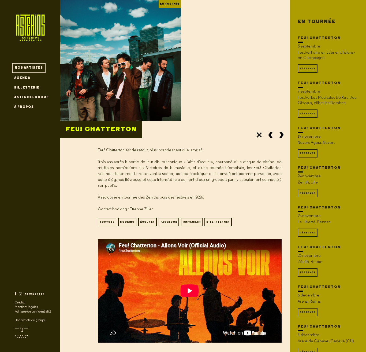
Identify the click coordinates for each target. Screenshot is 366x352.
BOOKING (127, 222)
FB (15, 293)
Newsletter (34, 294)
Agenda (22, 78)
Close (259, 135)
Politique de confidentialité (33, 311)
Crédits (20, 302)
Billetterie (26, 87)
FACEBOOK (168, 222)
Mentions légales (26, 307)
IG (20, 293)
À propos (24, 107)
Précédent (270, 135)
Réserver (308, 68)
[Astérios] (30, 31)
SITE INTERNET (218, 222)
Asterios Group (31, 97)
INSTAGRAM (192, 222)
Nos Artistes (29, 67)
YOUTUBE (107, 222)
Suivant (281, 135)
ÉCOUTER (147, 222)
